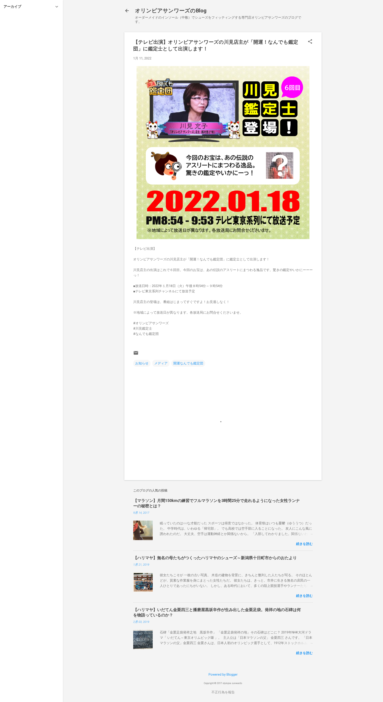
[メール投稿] (136, 354)
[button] (310, 42)
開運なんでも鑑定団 (188, 363)
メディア (161, 363)
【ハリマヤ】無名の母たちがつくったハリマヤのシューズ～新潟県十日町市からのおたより (215, 557)
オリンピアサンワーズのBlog (171, 11)
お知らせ (142, 363)
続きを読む (304, 544)
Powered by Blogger (223, 674)
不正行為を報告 (223, 692)
